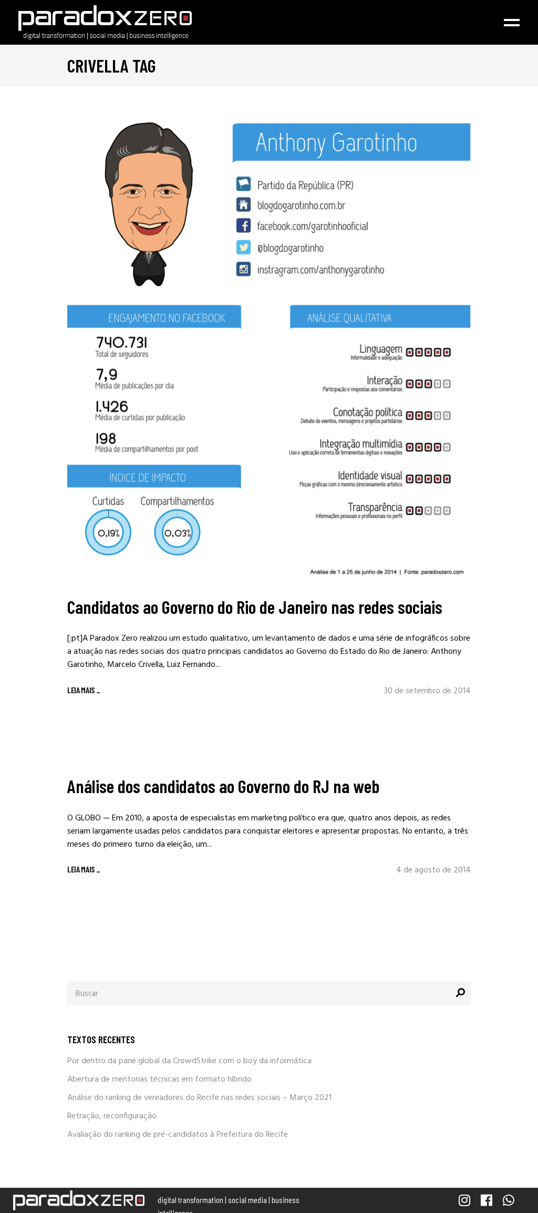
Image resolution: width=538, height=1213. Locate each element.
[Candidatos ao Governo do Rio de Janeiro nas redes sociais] (269, 344)
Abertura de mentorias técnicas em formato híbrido (159, 1079)
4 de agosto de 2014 (433, 870)
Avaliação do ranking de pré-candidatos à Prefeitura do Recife (177, 1135)
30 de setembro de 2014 (427, 691)
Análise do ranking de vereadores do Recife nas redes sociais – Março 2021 (199, 1098)
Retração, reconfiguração (112, 1116)
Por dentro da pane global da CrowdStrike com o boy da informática (189, 1061)
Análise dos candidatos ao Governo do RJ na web (223, 786)
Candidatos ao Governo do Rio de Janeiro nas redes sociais (254, 606)
